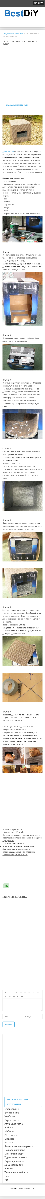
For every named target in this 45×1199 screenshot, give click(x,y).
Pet (6, 1179)
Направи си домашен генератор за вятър (21, 835)
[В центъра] (25, 992)
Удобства (9, 1116)
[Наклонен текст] (9, 992)
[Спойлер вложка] (22, 996)
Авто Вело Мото (13, 1123)
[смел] (5, 992)
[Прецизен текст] (17, 992)
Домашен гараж (13, 1164)
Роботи (8, 1168)
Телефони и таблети (16, 1172)
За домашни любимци (17, 105)
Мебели (9, 1131)
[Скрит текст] (10, 996)
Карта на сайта (16, 1188)
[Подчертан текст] (12, 992)
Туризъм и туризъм (15, 1157)
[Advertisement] (22, 67)
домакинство (8, 151)
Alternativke (11, 1135)
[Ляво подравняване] (21, 992)
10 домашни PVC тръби (13, 832)
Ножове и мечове (14, 1150)
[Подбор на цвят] (5, 996)
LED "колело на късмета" (13, 843)
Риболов (9, 1127)
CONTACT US (29, 1188)
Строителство (12, 1120)
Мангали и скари (14, 1153)
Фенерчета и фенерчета (18, 1146)
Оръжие (9, 1138)
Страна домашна (14, 1161)
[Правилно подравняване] (29, 992)
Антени (8, 1142)
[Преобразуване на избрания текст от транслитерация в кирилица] (18, 996)
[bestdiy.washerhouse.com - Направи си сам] (22, 13)
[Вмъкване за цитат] (14, 996)
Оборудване (11, 1109)
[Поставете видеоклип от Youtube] (38, 992)
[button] (38, 3)
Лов (6, 1176)
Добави (8, 1024)
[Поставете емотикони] (33, 992)
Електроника (12, 1112)
